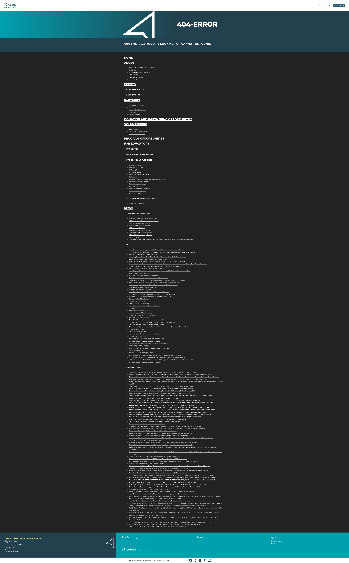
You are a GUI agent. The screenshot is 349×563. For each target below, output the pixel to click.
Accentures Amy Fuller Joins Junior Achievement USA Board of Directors (154, 456)
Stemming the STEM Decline (139, 299)
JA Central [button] (166, 560)
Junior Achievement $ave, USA (139, 188)
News (128, 208)
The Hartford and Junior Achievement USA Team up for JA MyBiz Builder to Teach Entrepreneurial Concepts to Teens (170, 407)
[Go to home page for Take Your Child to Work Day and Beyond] (9, 5)
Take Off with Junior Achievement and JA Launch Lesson (148, 320)
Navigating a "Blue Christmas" (139, 317)
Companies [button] (201, 537)
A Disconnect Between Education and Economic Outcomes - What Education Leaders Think (161, 239)
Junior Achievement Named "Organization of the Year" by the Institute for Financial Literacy (160, 433)
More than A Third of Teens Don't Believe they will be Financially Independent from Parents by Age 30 (164, 400)
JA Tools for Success (136, 167)
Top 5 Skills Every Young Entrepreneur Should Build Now (148, 278)
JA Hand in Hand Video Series (139, 174)
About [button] (273, 537)
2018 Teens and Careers (137, 228)
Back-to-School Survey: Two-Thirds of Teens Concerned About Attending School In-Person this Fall (163, 405)
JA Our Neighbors (135, 165)
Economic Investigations (137, 191)
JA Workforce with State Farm (139, 273)
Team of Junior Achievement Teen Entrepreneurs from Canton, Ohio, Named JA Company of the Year (164, 461)
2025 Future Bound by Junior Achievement (144, 275)
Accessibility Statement (137, 77)
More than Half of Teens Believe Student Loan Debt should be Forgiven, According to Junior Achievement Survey (168, 470)
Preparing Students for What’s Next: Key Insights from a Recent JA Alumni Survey (157, 257)
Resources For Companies (138, 131)
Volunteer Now (134, 129)
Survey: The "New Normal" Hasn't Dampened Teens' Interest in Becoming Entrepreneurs (160, 435)
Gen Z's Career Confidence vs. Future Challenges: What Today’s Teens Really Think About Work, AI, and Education (168, 264)
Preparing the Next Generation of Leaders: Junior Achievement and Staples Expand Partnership (162, 252)
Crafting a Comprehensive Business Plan (143, 315)
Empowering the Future (137, 336)
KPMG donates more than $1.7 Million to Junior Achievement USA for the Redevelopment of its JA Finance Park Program (171, 475)
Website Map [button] (157, 560)
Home (319, 5)
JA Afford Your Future (136, 193)
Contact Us (133, 79)
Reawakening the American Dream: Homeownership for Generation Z (153, 285)
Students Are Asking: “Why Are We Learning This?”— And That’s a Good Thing (155, 266)
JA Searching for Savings (137, 184)
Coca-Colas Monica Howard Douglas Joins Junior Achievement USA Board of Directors (159, 473)
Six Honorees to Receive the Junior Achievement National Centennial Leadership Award (159, 468)
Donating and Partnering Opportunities (158, 119)
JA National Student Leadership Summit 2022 (145, 362)
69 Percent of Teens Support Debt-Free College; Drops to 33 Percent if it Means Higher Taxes (161, 386)
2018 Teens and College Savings (140, 230)
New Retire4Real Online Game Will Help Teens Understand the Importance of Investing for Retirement (165, 417)
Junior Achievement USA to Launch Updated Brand (147, 424)
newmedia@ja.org (11, 552)
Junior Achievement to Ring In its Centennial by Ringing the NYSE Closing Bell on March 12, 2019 (162, 391)
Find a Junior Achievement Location (135, 551)
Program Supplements (139, 160)
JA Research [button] (275, 539)
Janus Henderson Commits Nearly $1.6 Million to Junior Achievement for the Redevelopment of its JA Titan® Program (169, 466)
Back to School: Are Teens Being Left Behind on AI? (147, 268)
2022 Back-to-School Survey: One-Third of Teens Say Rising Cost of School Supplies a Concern (161, 360)
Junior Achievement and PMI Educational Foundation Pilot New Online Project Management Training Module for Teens (170, 374)
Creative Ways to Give (136, 105)
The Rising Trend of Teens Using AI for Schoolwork (146, 339)
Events (130, 84)
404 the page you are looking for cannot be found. (167, 43)
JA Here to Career (135, 172)
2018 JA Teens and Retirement (139, 225)
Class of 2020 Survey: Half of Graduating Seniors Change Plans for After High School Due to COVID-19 (163, 372)
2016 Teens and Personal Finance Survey (143, 218)
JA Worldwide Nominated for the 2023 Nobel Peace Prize (149, 348)
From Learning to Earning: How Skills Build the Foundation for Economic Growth (156, 250)
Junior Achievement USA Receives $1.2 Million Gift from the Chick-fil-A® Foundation (158, 459)
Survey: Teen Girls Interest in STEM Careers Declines (147, 463)
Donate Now (339, 5)
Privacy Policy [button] (147, 560)
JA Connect (133, 177)
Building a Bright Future (137, 329)
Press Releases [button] (276, 541)
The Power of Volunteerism (138, 310)
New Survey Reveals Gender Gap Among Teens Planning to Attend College (155, 499)
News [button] (273, 543)
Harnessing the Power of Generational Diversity (145, 334)
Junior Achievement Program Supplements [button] (138, 539)
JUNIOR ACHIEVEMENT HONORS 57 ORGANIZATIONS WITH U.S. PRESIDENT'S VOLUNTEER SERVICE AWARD (167, 484)
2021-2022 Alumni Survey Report (140, 235)
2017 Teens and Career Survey (139, 223)
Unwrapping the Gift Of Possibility (140, 313)
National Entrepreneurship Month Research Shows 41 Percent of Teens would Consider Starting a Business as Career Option (172, 410)
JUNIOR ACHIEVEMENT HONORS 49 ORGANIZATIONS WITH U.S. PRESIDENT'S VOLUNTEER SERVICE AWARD (167, 412)
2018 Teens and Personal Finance (140, 232)
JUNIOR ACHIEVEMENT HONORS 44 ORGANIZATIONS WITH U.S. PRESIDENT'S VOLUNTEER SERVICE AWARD (167, 428)
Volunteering (135, 124)
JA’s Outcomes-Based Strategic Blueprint (143, 254)
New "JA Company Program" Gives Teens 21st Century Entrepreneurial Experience (157, 494)
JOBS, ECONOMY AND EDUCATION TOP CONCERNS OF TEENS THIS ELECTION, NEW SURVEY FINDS (164, 524)
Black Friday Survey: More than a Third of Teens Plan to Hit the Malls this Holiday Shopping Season (163, 442)
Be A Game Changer (136, 350)
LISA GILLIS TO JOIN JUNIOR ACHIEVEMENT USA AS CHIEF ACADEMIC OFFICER (157, 527)
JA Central (132, 70)
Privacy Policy (133, 75)
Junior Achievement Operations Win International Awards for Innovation (154, 398)
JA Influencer (133, 186)
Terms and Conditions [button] (135, 560)
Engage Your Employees (137, 110)
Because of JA (134, 308)
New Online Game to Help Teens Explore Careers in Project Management (154, 421)
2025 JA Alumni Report (137, 237)
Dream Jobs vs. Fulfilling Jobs (139, 303)
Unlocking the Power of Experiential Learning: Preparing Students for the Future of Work (159, 271)
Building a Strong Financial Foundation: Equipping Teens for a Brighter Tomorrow (157, 280)
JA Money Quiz (134, 170)
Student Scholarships (136, 203)
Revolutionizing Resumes (137, 332)
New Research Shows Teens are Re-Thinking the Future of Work (151, 343)
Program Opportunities (144, 138)
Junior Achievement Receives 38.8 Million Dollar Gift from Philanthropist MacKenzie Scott (160, 393)
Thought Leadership (138, 213)
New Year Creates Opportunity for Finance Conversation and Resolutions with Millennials (159, 501)
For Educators (136, 143)
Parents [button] (125, 537)
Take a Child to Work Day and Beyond (142, 68)
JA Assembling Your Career (138, 181)
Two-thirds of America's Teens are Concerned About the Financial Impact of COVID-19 (158, 419)
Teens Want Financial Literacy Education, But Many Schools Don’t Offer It (154, 282)
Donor (131, 107)
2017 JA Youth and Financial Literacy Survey (144, 221)
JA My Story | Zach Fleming (138, 346)
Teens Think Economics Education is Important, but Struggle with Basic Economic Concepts (160, 445)
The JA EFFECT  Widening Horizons (141, 353)
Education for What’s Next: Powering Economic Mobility (148, 259)
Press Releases (134, 367)
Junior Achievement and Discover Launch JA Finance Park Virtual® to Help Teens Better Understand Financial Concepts (171, 403)
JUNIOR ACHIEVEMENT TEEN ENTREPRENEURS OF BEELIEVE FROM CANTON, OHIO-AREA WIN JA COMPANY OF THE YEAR (173, 480)
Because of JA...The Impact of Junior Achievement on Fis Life (150, 296)
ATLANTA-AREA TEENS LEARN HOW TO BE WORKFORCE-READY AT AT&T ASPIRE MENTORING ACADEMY (166, 426)
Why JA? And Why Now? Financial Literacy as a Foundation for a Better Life (155, 355)
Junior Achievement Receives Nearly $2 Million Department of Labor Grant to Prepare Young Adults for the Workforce (170, 414)
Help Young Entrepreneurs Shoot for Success (144, 306)
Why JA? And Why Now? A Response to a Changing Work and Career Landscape (157, 357)
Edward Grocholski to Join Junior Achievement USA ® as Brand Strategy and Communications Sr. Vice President (167, 506)
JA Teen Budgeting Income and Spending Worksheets (148, 179)
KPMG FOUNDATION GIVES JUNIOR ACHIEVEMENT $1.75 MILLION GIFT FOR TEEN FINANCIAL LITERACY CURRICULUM (171, 522)
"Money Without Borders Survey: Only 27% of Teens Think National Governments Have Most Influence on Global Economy (171, 396)
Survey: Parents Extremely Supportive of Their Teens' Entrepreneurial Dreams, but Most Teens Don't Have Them (168, 487)
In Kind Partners (134, 112)
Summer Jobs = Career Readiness (140, 289)
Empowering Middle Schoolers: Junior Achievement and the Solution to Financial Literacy (160, 327)
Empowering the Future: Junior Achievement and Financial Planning (152, 322)
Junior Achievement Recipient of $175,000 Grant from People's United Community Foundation (161, 491)
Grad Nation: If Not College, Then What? (143, 287)
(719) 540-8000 (10, 549)
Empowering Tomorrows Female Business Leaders (146, 325)
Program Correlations (139, 154)
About (327, 5)
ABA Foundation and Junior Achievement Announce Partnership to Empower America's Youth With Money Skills (168, 379)
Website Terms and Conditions (139, 72)
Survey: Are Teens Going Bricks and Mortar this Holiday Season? (151, 489)
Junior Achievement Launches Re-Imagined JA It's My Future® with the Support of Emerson (161, 389)
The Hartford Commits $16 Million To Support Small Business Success (152, 431)
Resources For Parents (137, 134)
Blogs (129, 245)
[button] (191, 560)
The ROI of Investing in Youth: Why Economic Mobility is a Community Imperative (157, 261)
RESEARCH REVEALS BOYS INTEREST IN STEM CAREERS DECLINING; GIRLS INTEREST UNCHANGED (164, 482)
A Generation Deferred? (137, 301)
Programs (132, 149)
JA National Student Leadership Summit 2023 (145, 341)
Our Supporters (134, 114)
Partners (132, 100)
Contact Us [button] (9, 547)
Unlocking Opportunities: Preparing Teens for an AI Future (149, 292)
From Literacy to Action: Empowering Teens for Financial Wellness (152, 294)
